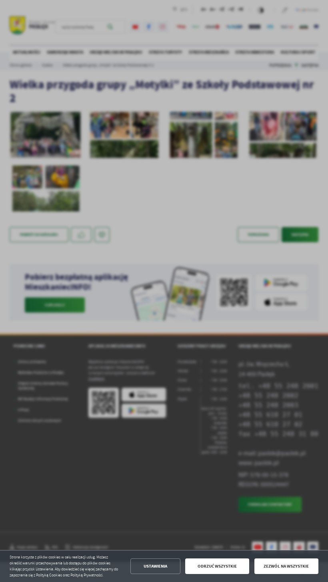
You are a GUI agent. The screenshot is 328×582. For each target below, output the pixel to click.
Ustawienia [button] (155, 566)
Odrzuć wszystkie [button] (217, 566)
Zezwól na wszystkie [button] (286, 566)
